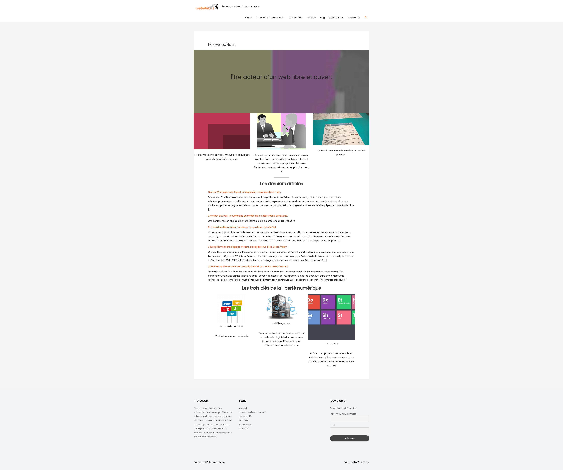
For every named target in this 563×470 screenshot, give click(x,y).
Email (332, 425)
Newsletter (354, 17)
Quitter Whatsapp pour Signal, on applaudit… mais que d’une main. (244, 191)
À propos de (245, 424)
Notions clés (295, 17)
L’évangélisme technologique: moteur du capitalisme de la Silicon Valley (247, 246)
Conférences (336, 17)
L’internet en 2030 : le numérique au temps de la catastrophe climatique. (248, 215)
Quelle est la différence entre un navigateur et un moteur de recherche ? (248, 266)
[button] (365, 17)
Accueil (248, 17)
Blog (322, 17)
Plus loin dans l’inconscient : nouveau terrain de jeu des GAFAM (242, 227)
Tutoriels (311, 17)
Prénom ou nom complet (343, 413)
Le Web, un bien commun (270, 17)
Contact (243, 428)
